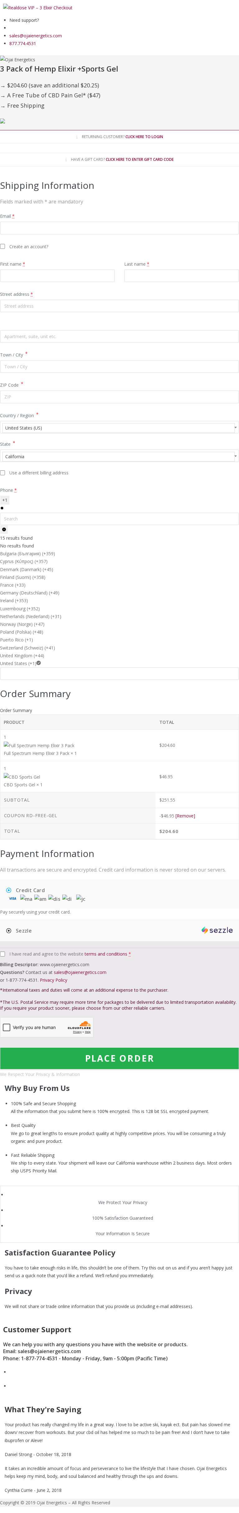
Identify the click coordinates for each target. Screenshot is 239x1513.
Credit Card (29, 890)
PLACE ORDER (119, 1058)
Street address (16, 294)
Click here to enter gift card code (140, 159)
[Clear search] (4, 529)
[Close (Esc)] (218, 7)
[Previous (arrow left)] (11, 756)
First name (12, 264)
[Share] (205, 7)
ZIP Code (11, 384)
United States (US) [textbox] (23, 428)
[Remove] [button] (185, 816)
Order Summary (16, 710)
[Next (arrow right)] (228, 756)
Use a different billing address (39, 473)
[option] (119, 553)
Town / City (14, 354)
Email (7, 216)
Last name (136, 264)
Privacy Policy (53, 980)
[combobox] (119, 427)
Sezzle (23, 930)
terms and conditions (106, 954)
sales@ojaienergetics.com (80, 972)
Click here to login (144, 136)
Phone (8, 490)
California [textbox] (14, 456)
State (7, 443)
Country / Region (19, 415)
